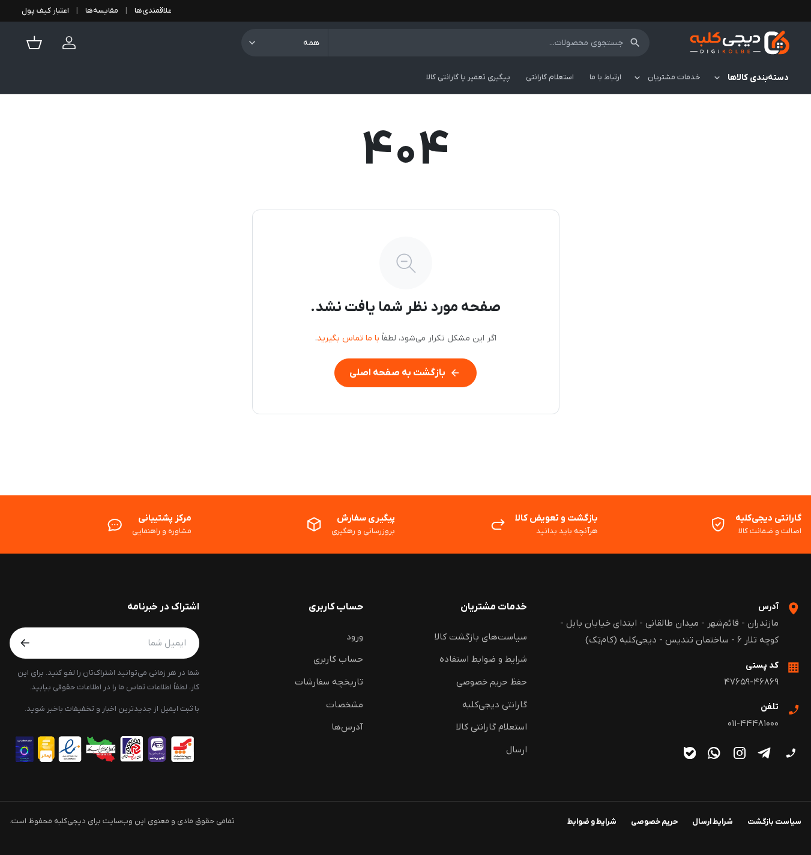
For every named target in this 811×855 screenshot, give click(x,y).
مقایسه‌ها (101, 10)
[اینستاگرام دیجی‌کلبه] (739, 753)
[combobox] (489, 42)
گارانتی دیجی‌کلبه (494, 705)
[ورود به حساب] (69, 42)
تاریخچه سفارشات (329, 682)
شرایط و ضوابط (592, 822)
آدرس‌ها (347, 727)
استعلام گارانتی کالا (491, 727)
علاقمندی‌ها (153, 10)
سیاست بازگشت (774, 822)
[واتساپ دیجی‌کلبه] (714, 753)
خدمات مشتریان (493, 607)
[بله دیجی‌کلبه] (689, 753)
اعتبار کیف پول (45, 10)
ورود (354, 637)
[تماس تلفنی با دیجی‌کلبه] (790, 753)
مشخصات (344, 705)
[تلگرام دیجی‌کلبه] (765, 753)
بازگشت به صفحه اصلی (404, 373)
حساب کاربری (336, 607)
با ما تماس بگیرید (348, 338)
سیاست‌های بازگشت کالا (481, 637)
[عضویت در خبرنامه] (25, 643)
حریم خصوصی (654, 822)
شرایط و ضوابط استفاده (483, 659)
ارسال (516, 750)
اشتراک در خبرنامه (163, 607)
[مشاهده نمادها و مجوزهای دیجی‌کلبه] (104, 749)
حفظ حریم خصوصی (491, 682)
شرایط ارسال (712, 822)
